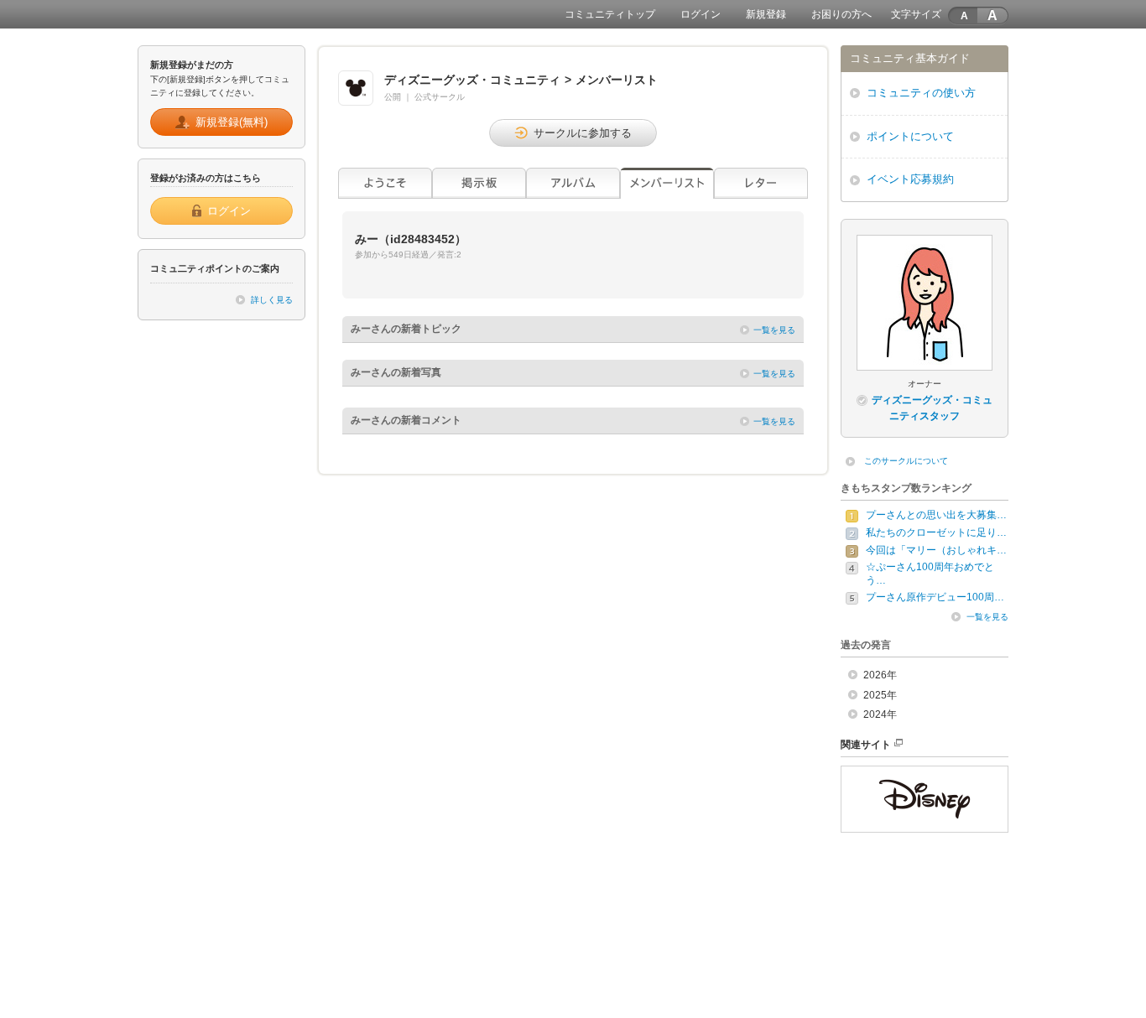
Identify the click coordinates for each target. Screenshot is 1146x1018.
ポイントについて (910, 136)
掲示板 (479, 183)
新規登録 (766, 14)
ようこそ (385, 183)
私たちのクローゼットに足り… (936, 532)
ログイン (700, 14)
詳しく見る (272, 299)
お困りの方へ (841, 14)
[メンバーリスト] (667, 183)
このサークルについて (906, 460)
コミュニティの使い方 (921, 92)
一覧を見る (774, 330)
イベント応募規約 (910, 179)
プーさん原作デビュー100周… (935, 597)
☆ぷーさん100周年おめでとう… (930, 573)
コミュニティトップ (610, 14)
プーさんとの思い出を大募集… (936, 515)
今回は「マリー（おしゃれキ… (936, 550)
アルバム (573, 183)
